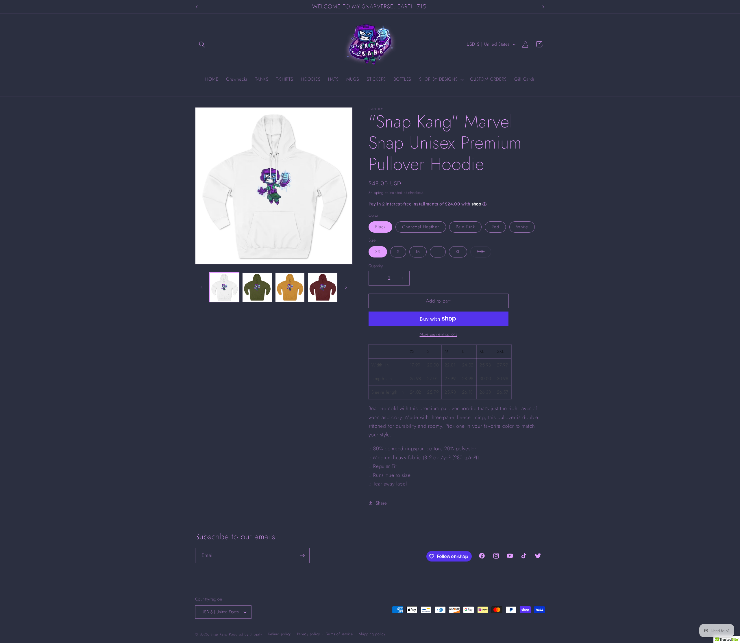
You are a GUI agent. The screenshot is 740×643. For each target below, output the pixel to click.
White (522, 227)
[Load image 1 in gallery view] (224, 287)
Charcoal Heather (420, 227)
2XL (484, 252)
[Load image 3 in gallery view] (290, 287)
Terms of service (339, 634)
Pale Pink (465, 227)
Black (380, 227)
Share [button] (381, 503)
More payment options (438, 334)
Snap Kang (218, 634)
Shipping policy (372, 634)
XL (458, 251)
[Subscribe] (302, 555)
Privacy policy (308, 634)
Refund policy (279, 634)
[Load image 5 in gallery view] (323, 287)
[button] (202, 44)
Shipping (376, 192)
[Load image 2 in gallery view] (257, 287)
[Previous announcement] (196, 7)
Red (495, 227)
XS (377, 251)
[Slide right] (346, 287)
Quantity (376, 265)
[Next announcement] (543, 7)
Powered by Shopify (245, 634)
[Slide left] (201, 287)
